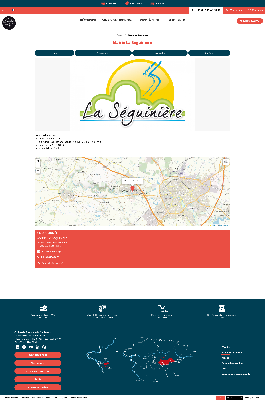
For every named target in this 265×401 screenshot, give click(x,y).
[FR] (14, 10)
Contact (209, 52)
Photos (54, 52)
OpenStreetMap (224, 225)
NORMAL (221, 397)
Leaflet (213, 225)
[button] (255, 10)
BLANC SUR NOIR (234, 397)
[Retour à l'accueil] (9, 23)
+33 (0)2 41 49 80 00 (208, 10)
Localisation (159, 52)
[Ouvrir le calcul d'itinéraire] (38, 171)
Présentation (103, 52)
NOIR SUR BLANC (252, 397)
